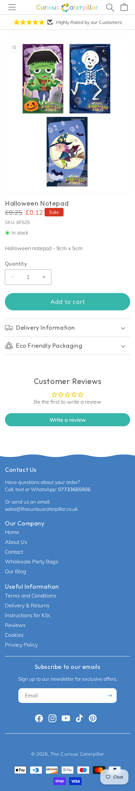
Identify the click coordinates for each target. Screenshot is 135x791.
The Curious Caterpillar (77, 754)
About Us (16, 542)
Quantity (16, 263)
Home (12, 532)
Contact (14, 551)
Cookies (14, 635)
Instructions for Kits (27, 615)
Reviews (15, 625)
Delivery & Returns (27, 605)
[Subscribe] (109, 695)
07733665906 (74, 489)
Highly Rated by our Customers (89, 22)
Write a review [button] (67, 419)
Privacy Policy (21, 644)
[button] (12, 7)
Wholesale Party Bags (31, 561)
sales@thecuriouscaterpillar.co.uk (41, 509)
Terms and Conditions (30, 595)
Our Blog (15, 571)
